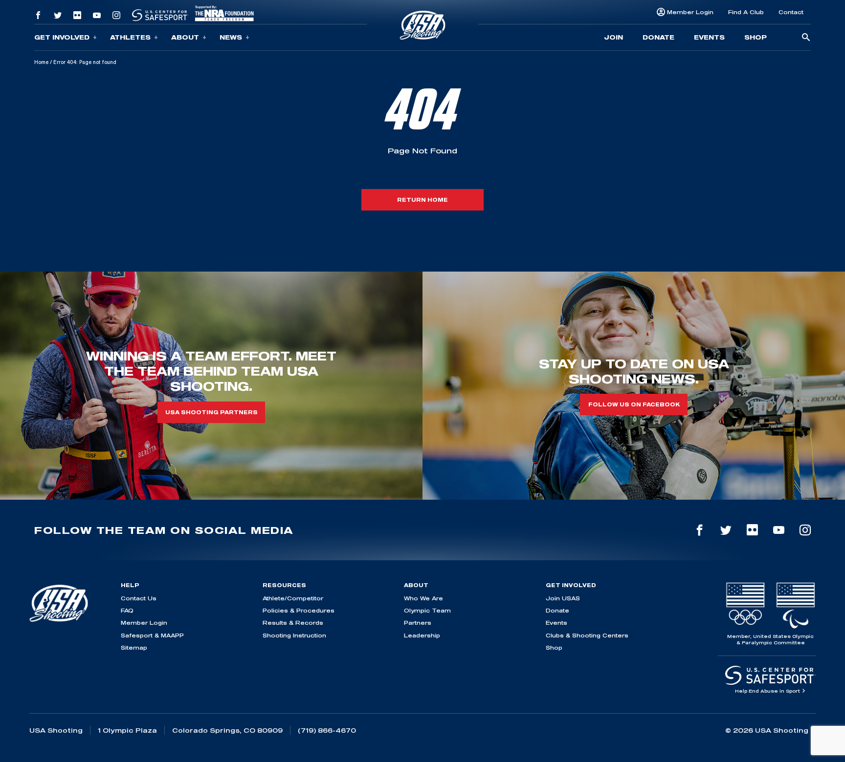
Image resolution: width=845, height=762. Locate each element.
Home (41, 62)
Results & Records (293, 622)
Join (613, 37)
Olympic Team (427, 610)
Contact (790, 12)
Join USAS (563, 598)
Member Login (690, 12)
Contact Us (138, 598)
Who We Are (423, 598)
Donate (658, 37)
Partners (417, 622)
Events (709, 37)
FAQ (127, 610)
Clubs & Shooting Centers (587, 635)
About (185, 37)
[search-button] (806, 37)
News (231, 37)
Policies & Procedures (298, 610)
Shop (755, 37)
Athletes (130, 37)
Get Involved (61, 37)
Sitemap (134, 647)
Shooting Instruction (294, 635)
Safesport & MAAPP (152, 635)
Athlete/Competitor (293, 598)
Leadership (422, 635)
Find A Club (746, 12)
